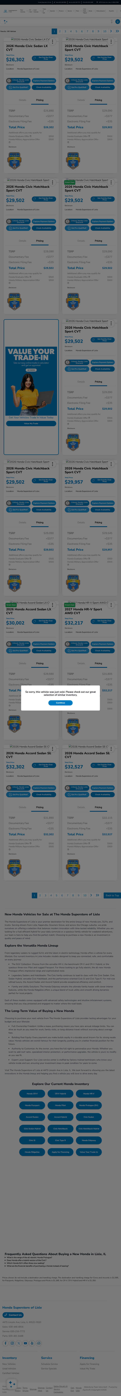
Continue (60, 702)
